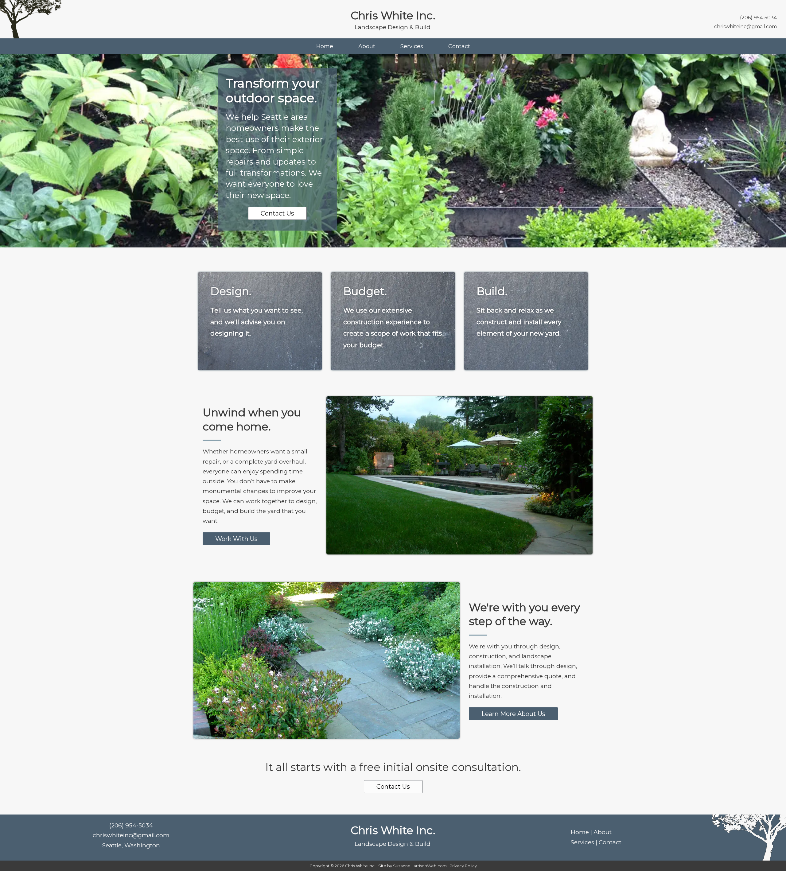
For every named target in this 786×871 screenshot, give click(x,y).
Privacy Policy (463, 865)
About (366, 46)
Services (411, 46)
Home (324, 46)
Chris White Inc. (393, 15)
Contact (459, 46)
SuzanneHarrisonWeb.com (420, 865)
